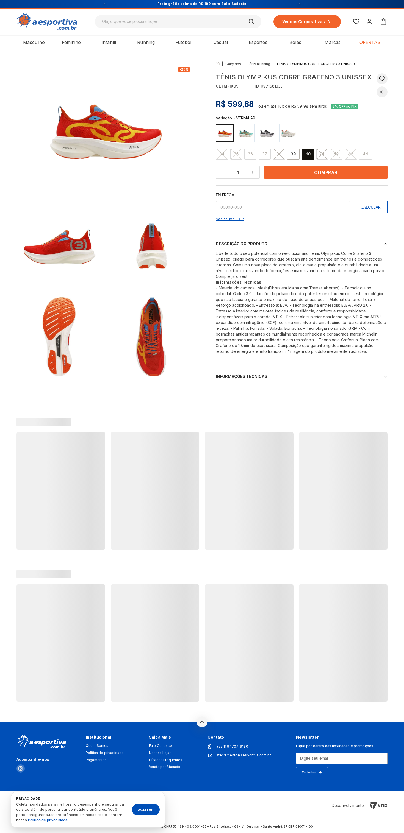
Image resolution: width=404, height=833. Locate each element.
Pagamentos (96, 760)
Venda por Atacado (164, 767)
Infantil (108, 42)
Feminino (71, 42)
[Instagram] (20, 768)
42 (336, 154)
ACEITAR (146, 809)
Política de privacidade (105, 753)
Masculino (34, 42)
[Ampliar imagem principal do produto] (105, 128)
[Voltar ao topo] (202, 721)
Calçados (233, 64)
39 (293, 154)
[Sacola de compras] (383, 22)
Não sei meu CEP (230, 219)
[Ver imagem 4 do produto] (59, 337)
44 (365, 154)
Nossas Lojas (160, 753)
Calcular (371, 207)
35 (236, 154)
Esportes (258, 42)
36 (250, 154)
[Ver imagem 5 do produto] (152, 337)
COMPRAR (325, 172)
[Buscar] (251, 21)
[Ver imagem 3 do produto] (152, 245)
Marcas (333, 42)
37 (264, 154)
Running (146, 42)
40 (308, 154)
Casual (221, 42)
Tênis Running (258, 64)
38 (278, 154)
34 (222, 154)
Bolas (295, 42)
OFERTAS (370, 42)
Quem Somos (97, 746)
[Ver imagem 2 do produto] (59, 245)
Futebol (183, 42)
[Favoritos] (356, 21)
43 (350, 154)
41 (322, 154)
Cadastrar (309, 772)
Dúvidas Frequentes (165, 760)
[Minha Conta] (369, 21)
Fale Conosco (160, 746)
